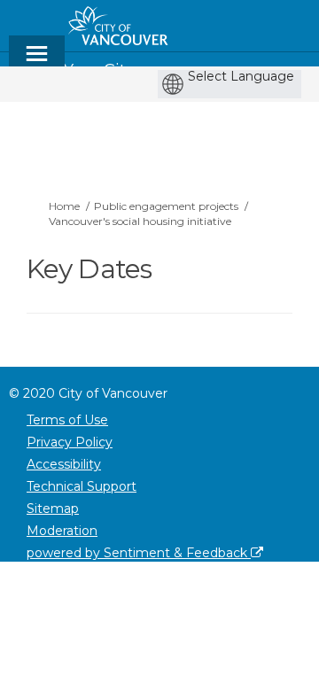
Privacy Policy (70, 442)
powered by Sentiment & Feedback (139, 553)
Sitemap (53, 508)
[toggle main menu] (37, 61)
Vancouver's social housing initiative (140, 221)
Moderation (62, 531)
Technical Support (81, 486)
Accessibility (64, 464)
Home (64, 206)
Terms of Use (67, 420)
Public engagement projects (166, 206)
